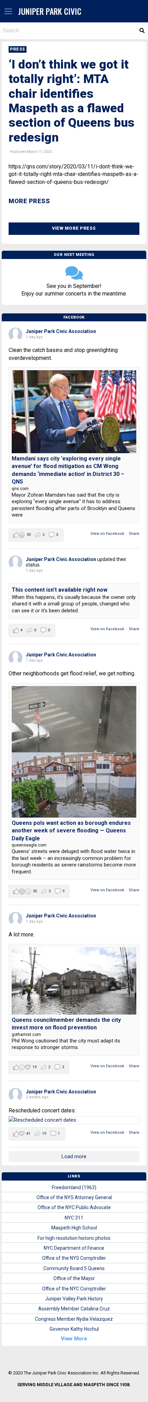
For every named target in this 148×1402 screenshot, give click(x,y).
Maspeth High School (74, 1227)
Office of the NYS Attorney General (74, 1197)
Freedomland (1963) (74, 1187)
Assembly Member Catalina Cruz (74, 1308)
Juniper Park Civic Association (61, 331)
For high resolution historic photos (74, 1238)
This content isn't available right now (59, 589)
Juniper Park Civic (49, 11)
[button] (8, 11)
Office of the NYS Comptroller (74, 1258)
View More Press (74, 228)
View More (74, 1339)
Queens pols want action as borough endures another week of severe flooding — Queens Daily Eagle (71, 831)
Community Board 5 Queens (74, 1268)
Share (134, 533)
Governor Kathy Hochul (74, 1329)
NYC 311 (74, 1218)
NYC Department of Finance (74, 1248)
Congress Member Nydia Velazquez (74, 1319)
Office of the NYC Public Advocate (74, 1207)
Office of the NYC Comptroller (74, 1288)
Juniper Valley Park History (74, 1298)
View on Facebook (107, 533)
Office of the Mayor (74, 1278)
